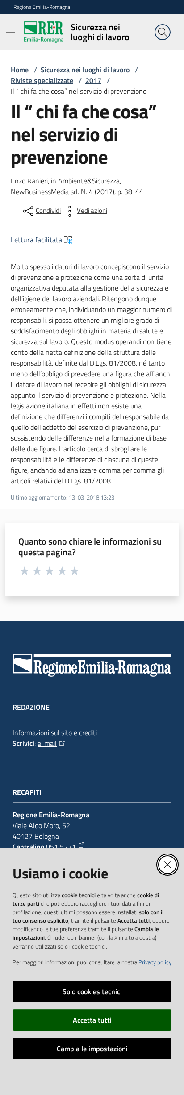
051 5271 (61, 846)
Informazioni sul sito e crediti (55, 732)
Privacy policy (154, 962)
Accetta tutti (92, 1020)
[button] (163, 32)
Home (20, 69)
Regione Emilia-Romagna (41, 7)
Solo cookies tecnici (92, 991)
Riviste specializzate (42, 80)
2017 (93, 80)
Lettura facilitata (36, 239)
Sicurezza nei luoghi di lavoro (85, 69)
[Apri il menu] (10, 32)
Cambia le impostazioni (92, 1048)
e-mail (47, 743)
